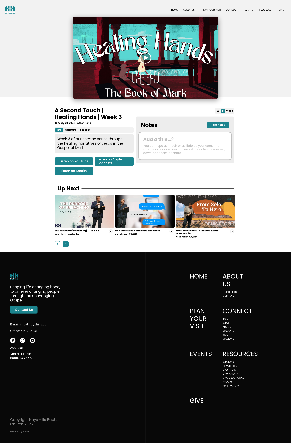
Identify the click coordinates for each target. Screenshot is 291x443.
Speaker (85, 130)
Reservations (231, 385)
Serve (226, 323)
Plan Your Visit (198, 318)
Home (199, 276)
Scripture (70, 130)
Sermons (228, 362)
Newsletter (230, 366)
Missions (228, 339)
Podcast (228, 381)
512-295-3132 (30, 331)
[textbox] (185, 146)
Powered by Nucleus (20, 431)
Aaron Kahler (84, 123)
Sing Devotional (233, 377)
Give (197, 400)
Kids (225, 335)
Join (225, 319)
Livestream (229, 369)
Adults (227, 327)
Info (59, 130)
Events (201, 353)
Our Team (229, 296)
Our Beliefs (230, 292)
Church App (230, 373)
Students (228, 331)
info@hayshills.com (34, 324)
